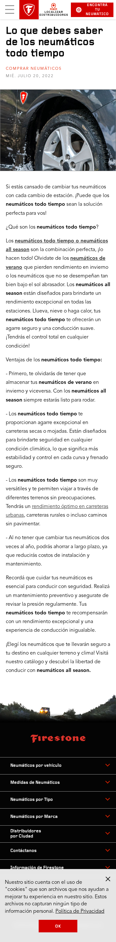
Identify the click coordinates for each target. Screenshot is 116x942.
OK (58, 926)
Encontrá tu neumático (97, 10)
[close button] (108, 879)
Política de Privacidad (79, 911)
